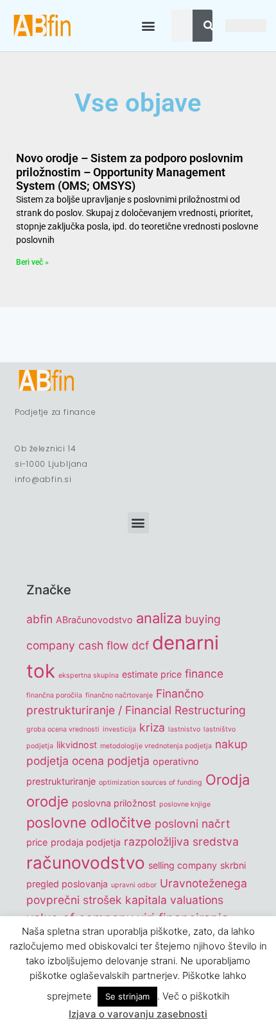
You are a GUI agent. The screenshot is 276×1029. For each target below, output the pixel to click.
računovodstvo (85, 863)
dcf (140, 645)
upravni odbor (134, 885)
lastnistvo (184, 729)
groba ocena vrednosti (62, 729)
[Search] (209, 26)
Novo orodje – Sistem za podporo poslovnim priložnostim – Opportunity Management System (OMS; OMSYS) (129, 171)
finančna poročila (54, 695)
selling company (182, 865)
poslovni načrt (192, 823)
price (36, 842)
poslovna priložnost (114, 803)
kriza (152, 727)
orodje (47, 801)
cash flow (103, 645)
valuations (196, 900)
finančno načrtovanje (119, 695)
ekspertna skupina (88, 675)
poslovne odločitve (88, 822)
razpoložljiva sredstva (181, 841)
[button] (148, 26)
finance (204, 673)
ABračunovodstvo (94, 619)
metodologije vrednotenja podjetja (156, 746)
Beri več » (32, 262)
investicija (119, 729)
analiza (159, 618)
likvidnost (76, 744)
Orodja (227, 779)
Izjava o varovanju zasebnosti (138, 1014)
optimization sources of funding (150, 782)
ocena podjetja (111, 760)
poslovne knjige (185, 804)
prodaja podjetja (86, 842)
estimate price (152, 674)
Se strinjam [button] (127, 996)
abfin (39, 619)
